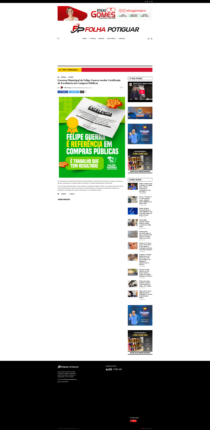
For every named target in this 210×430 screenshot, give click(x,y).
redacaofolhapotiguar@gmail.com (68, 379)
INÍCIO (85, 38)
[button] (148, 38)
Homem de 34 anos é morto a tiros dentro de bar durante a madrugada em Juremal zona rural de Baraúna (145, 246)
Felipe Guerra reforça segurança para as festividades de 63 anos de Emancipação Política (145, 294)
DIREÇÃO (101, 38)
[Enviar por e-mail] (82, 92)
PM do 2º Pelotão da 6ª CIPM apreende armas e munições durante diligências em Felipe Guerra (145, 200)
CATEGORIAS (111, 38)
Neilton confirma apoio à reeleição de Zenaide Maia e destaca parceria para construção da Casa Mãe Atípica (145, 188)
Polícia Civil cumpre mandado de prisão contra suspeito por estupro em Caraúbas (145, 283)
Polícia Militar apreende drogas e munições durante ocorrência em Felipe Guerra (145, 223)
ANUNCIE (122, 38)
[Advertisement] (105, 53)
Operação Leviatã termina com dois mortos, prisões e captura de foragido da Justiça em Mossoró (145, 273)
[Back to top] (206, 426)
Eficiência (63, 77)
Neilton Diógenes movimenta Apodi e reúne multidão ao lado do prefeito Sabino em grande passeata (145, 212)
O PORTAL (92, 38)
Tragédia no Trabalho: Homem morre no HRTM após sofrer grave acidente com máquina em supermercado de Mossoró (145, 259)
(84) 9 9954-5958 (63, 382)
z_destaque (70, 77)
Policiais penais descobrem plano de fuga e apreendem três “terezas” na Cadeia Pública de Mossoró (119, 70)
